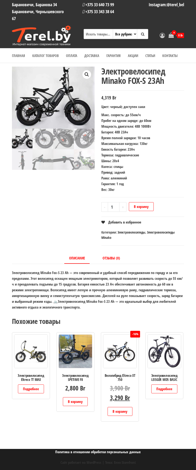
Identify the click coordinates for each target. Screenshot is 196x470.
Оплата (71, 55)
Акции (133, 55)
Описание (77, 258)
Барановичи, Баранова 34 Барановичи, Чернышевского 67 (38, 11)
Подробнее (31, 388)
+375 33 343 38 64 (99, 11)
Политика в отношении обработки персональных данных (98, 451)
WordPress (94, 462)
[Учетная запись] (162, 35)
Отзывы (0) (111, 258)
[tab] (80, 258)
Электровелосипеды (131, 232)
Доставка (91, 55)
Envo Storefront (125, 462)
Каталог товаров (45, 55)
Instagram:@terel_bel (166, 4)
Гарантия (113, 55)
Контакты (170, 55)
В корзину (141, 206)
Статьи (150, 55)
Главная (18, 55)
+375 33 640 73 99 (99, 4)
